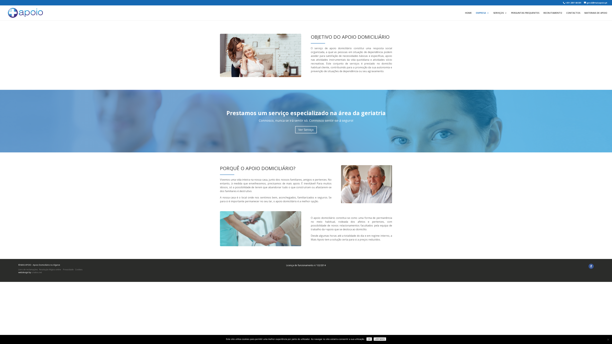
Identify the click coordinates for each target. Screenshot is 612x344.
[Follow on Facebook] (591, 266)
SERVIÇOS (498, 13)
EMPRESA (481, 13)
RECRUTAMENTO (552, 13)
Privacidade (68, 269)
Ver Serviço (306, 130)
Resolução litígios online (50, 269)
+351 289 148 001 (573, 2)
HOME (468, 13)
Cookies (78, 269)
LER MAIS (380, 339)
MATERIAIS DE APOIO (595, 13)
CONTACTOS (573, 13)
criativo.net (37, 272)
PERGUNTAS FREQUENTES (525, 13)
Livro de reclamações (28, 269)
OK (369, 339)
